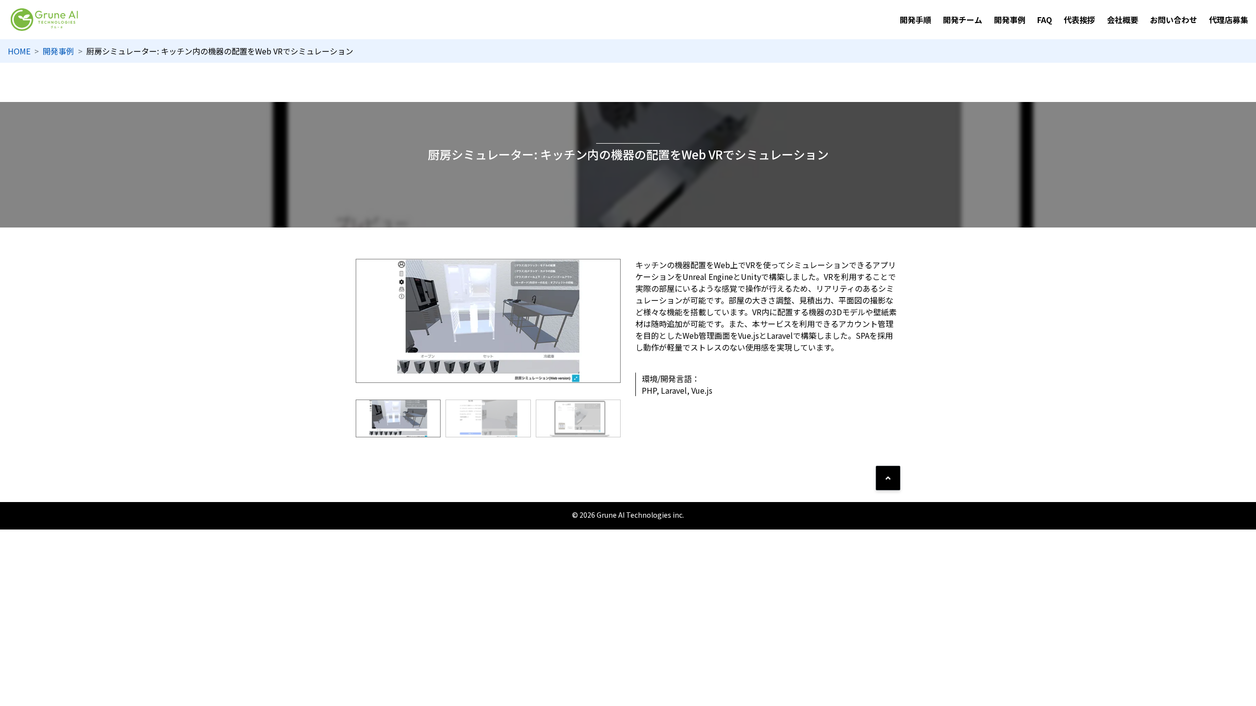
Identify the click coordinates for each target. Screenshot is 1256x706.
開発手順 (915, 19)
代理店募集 (1228, 19)
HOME (19, 51)
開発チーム (962, 19)
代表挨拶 (1079, 19)
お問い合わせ (1173, 19)
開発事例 (1009, 19)
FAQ (1044, 19)
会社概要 (1122, 19)
